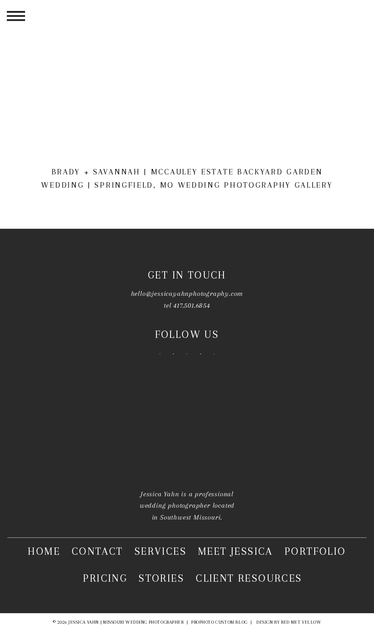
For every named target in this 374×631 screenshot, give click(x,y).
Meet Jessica (235, 551)
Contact (97, 551)
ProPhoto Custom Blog (219, 622)
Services (161, 551)
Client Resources (249, 578)
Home (44, 551)
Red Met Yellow (301, 622)
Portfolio (315, 551)
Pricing (105, 578)
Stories (161, 578)
